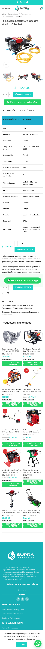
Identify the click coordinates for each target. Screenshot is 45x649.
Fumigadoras (13, 14)
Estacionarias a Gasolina (12, 17)
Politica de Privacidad (10, 628)
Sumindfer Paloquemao (11, 618)
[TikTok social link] (27, 2)
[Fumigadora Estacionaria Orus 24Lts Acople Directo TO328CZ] (33, 337)
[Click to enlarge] (6, 64)
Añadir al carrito (23, 94)
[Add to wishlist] (8, 293)
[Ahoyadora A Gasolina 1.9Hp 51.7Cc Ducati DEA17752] (12, 498)
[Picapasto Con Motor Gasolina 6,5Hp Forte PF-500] (33, 458)
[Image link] (21, 555)
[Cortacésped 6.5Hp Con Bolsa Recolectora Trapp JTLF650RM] (33, 498)
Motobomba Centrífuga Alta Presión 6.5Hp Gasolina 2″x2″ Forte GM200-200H (11, 472)
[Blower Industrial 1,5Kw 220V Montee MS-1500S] (12, 337)
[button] (4, 48)
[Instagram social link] (20, 2)
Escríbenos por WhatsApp (13, 364)
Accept (21, 644)
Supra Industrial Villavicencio (13, 614)
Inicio (4, 14)
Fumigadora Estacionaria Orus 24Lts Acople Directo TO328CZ (32, 351)
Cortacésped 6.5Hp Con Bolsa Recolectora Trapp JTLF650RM (31, 513)
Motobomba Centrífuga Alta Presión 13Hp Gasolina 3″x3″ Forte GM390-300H (32, 432)
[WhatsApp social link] (24, 2)
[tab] (8, 110)
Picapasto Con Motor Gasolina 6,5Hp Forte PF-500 (32, 472)
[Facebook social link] (17, 2)
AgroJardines (28, 305)
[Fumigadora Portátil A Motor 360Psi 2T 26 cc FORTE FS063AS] (12, 377)
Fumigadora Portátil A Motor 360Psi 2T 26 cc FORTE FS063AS (11, 392)
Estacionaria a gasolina (19, 312)
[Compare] (3, 293)
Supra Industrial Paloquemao (13, 610)
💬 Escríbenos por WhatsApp (22, 280)
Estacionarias (26, 14)
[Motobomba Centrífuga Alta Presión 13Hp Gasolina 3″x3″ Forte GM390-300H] (33, 418)
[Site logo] (22, 8)
